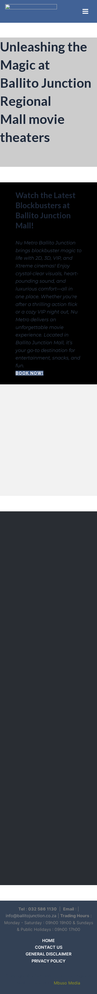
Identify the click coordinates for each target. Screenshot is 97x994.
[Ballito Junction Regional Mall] (31, 11)
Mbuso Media (67, 982)
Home (48, 940)
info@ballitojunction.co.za (31, 915)
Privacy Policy (48, 960)
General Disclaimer (48, 953)
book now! (29, 373)
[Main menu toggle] (85, 11)
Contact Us (48, 947)
